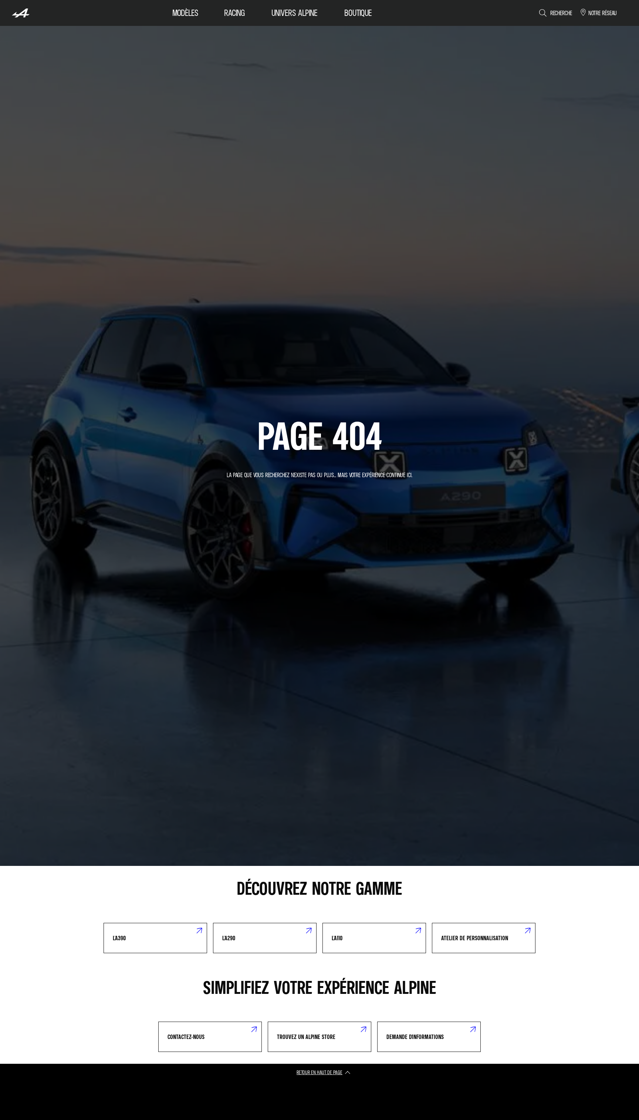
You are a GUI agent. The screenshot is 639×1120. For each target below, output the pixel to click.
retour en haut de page (319, 1072)
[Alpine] (21, 13)
